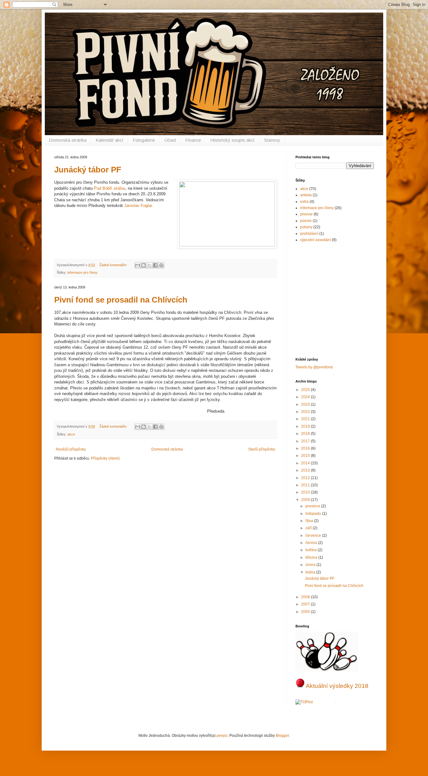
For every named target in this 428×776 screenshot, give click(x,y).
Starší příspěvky (261, 449)
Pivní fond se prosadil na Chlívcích (120, 299)
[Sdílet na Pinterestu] (161, 265)
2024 (306, 397)
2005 (306, 612)
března (311, 557)
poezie (306, 221)
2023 (306, 404)
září (309, 528)
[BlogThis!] (143, 265)
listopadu (313, 513)
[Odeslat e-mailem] (137, 265)
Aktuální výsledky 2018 (337, 686)
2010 (306, 492)
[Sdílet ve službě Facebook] (155, 265)
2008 (306, 597)
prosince (313, 506)
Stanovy (272, 140)
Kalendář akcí (109, 140)
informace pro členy (82, 272)
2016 (306, 448)
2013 (306, 470)
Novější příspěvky (71, 449)
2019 (306, 426)
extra (304, 201)
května (311, 550)
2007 (306, 604)
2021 (306, 419)
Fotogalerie (144, 140)
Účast (170, 140)
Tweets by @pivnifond (314, 367)
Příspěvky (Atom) (105, 458)
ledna (310, 572)
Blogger (282, 735)
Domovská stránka (67, 140)
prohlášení (309, 233)
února (310, 564)
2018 (306, 433)
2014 (306, 463)
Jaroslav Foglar (138, 205)
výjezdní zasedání (315, 240)
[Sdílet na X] (149, 265)
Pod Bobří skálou (109, 188)
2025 (306, 390)
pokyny (306, 227)
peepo (222, 735)
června (311, 543)
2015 (306, 455)
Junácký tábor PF (87, 169)
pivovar (306, 214)
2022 (306, 411)
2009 (306, 500)
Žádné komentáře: (113, 265)
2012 (306, 478)
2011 (306, 485)
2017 (306, 441)
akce (71, 434)
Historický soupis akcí (233, 140)
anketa (306, 195)
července (313, 535)
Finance (193, 140)
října (309, 521)
